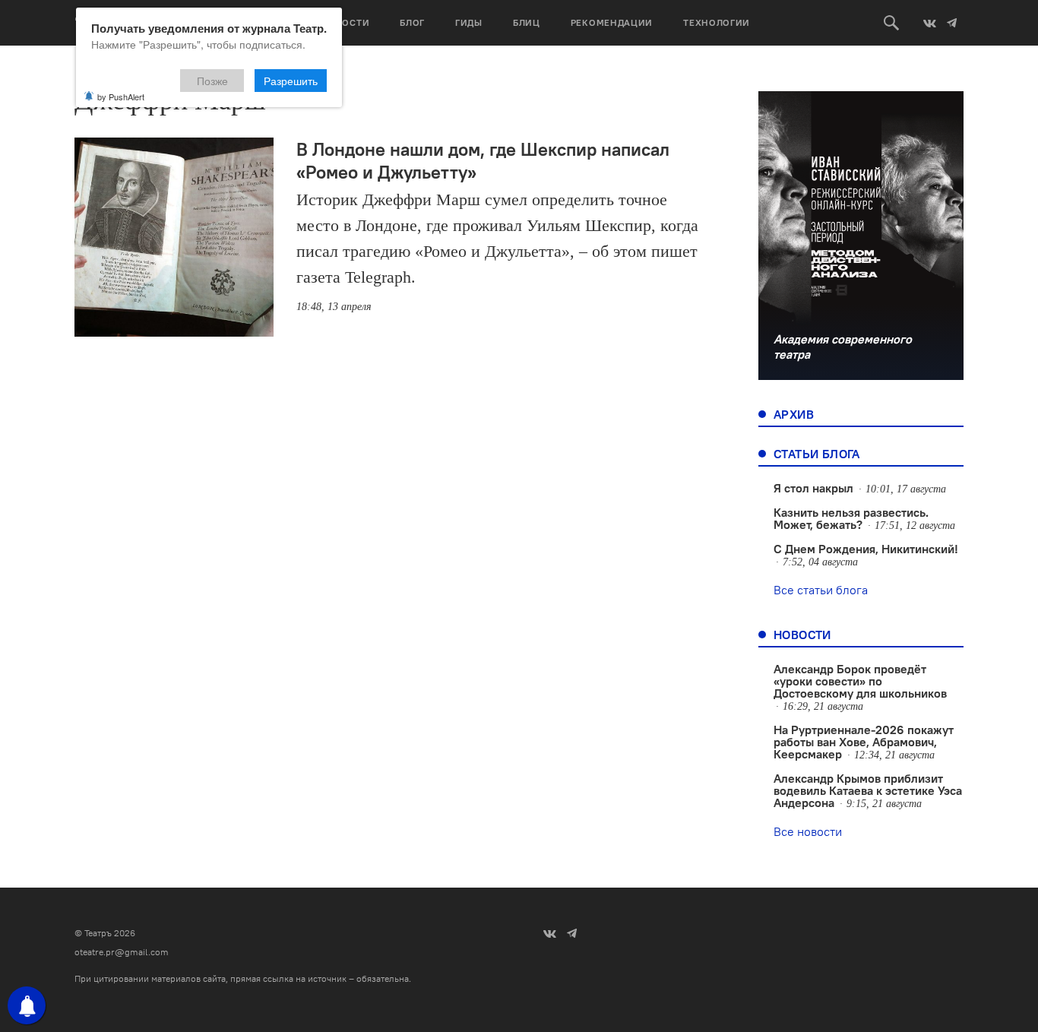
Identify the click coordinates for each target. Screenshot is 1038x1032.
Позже (212, 80)
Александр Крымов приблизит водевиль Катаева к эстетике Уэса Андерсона (868, 790)
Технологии (716, 22)
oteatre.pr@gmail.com (121, 952)
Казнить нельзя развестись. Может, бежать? (851, 518)
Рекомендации (612, 22)
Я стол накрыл (813, 487)
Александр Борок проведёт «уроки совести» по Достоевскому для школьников (860, 681)
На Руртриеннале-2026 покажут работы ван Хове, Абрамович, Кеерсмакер (864, 741)
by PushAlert (120, 96)
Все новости (808, 831)
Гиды (469, 22)
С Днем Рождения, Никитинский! (866, 548)
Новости (345, 22)
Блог (412, 22)
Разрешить (291, 80)
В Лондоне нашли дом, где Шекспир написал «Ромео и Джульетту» (482, 160)
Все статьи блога (821, 589)
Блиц (526, 22)
